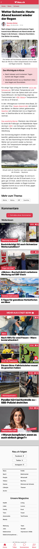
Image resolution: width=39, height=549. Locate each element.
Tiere (4, 513)
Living (22, 503)
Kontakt (23, 528)
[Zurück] (1, 2)
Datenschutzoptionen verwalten (11, 534)
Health (5, 503)
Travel (22, 513)
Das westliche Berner (9, 121)
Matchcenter (24, 474)
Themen (23, 487)
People (5, 477)
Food (22, 509)
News (9, 6)
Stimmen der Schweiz (27, 484)
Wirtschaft (24, 477)
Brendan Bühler (12, 23)
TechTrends (24, 516)
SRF (18, 97)
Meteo (22, 97)
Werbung (6, 525)
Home (3, 6)
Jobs (4, 528)
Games (5, 484)
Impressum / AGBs (26, 531)
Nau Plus (23, 481)
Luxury (23, 506)
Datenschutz (7, 531)
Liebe (4, 506)
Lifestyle (5, 487)
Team (22, 525)
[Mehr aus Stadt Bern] (19, 312)
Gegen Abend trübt (20, 106)
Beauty (5, 519)
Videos (5, 481)
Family (5, 509)
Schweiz (16, 6)
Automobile (6, 516)
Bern (8, 25)
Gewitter (4, 111)
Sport (4, 474)
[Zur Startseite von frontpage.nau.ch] (19, 2)
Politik (22, 471)
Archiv (5, 491)
